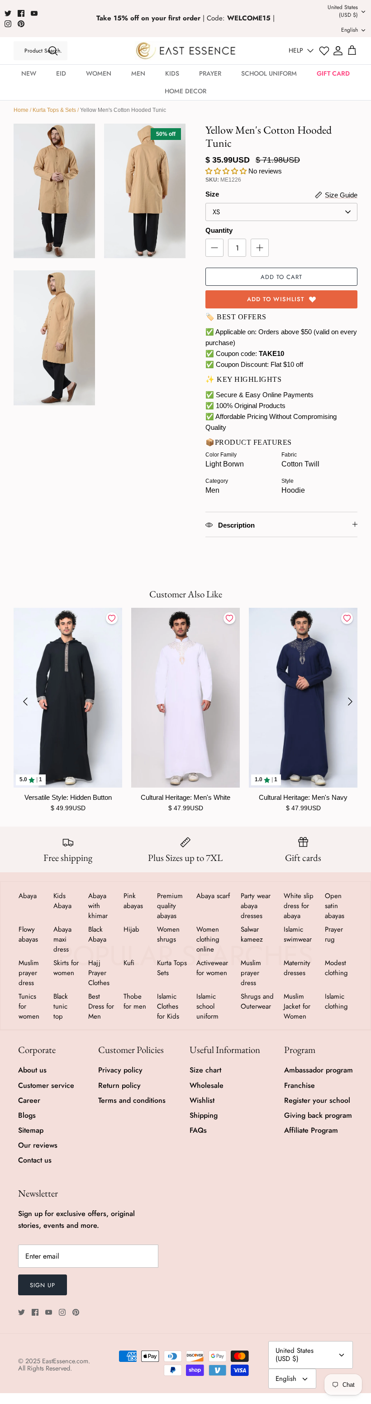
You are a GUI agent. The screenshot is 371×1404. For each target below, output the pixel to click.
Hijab (131, 929)
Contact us (35, 1160)
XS (216, 212)
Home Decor (185, 91)
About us (32, 1070)
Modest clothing (336, 968)
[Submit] (53, 50)
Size (212, 194)
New (28, 73)
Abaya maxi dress (62, 939)
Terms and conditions (132, 1100)
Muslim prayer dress (29, 973)
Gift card (333, 73)
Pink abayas (133, 901)
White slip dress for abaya (299, 906)
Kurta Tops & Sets (54, 110)
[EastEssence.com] (186, 50)
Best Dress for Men (101, 1006)
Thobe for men (135, 1001)
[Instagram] (8, 23)
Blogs (27, 1115)
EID (61, 73)
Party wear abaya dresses (256, 906)
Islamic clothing (336, 1001)
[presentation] (25, 701)
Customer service (46, 1085)
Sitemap (30, 1130)
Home (21, 110)
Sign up (42, 1285)
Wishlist (202, 1100)
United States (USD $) (343, 11)
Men (138, 73)
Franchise (299, 1085)
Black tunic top (60, 1006)
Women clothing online (207, 939)
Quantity (219, 230)
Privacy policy (120, 1070)
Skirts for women (66, 968)
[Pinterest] (21, 23)
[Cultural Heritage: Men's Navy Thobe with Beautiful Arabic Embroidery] (303, 698)
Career (29, 1100)
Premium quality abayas (170, 906)
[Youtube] (34, 13)
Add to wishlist (275, 299)
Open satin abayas (334, 906)
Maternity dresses (297, 968)
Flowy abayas (28, 934)
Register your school (317, 1100)
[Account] (338, 50)
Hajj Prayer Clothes (98, 973)
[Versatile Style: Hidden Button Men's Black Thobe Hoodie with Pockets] (68, 698)
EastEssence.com (65, 1361)
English (349, 30)
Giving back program (318, 1115)
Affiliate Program (311, 1130)
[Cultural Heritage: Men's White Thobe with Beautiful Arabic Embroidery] (185, 698)
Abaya (28, 896)
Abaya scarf (213, 896)
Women (98, 73)
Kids (172, 73)
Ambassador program (318, 1070)
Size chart (205, 1070)
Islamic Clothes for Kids (168, 1006)
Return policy (119, 1085)
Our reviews (37, 1145)
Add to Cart (281, 277)
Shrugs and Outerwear (257, 1001)
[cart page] (352, 51)
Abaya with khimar (98, 906)
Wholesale (207, 1085)
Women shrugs (168, 934)
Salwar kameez (252, 934)
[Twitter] (8, 13)
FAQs (198, 1130)
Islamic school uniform (207, 1006)
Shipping (204, 1115)
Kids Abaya (62, 901)
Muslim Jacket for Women (297, 1006)
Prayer (210, 73)
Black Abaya (97, 934)
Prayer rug (334, 934)
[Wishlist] (324, 51)
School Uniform (269, 73)
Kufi (129, 963)
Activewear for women (212, 968)
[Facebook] (21, 13)
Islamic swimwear (298, 934)
